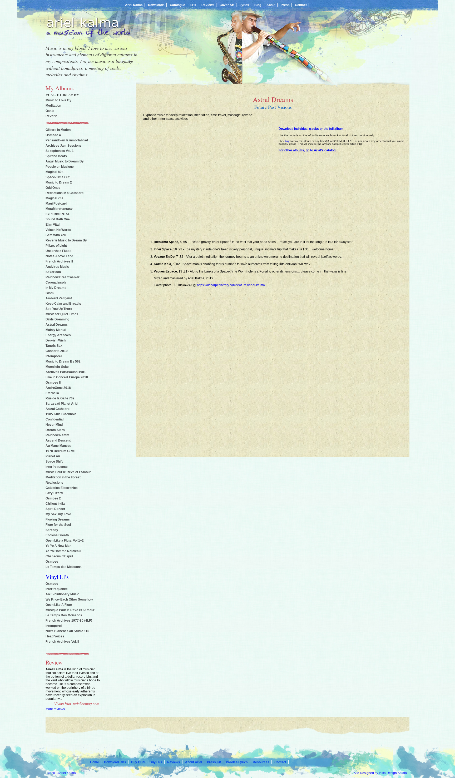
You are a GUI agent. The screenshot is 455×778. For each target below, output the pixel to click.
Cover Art (227, 5)
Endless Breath (57, 535)
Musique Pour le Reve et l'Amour (70, 610)
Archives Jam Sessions (63, 145)
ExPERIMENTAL (58, 214)
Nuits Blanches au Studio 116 (67, 631)
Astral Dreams (57, 324)
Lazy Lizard (54, 493)
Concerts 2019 (57, 351)
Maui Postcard (56, 203)
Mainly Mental (56, 330)
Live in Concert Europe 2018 (67, 377)
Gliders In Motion (58, 130)
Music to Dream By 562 (63, 361)
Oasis (50, 111)
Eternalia (52, 393)
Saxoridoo (53, 272)
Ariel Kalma (134, 5)
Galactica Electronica (62, 488)
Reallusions (54, 482)
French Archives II (59, 261)
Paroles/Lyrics (237, 762)
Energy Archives (58, 335)
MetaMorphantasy (59, 209)
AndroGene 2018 (58, 388)
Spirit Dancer (55, 509)
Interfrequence (57, 467)
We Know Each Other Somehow (69, 599)
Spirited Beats (56, 156)
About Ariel (193, 762)
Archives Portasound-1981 (66, 372)
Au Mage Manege (58, 446)
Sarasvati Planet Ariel (62, 403)
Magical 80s (54, 172)
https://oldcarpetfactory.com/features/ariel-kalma (231, 285)
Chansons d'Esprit (59, 556)
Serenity (52, 530)
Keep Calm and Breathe (63, 303)
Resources (261, 762)
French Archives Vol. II (62, 641)
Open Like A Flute (59, 605)
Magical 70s (54, 198)
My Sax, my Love (58, 514)
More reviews (55, 709)
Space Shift (54, 461)
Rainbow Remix (57, 435)
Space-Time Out (58, 177)
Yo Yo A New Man (58, 546)
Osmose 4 (53, 135)
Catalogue (177, 5)
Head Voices (55, 636)
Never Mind (54, 425)
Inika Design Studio (393, 773)
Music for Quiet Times (62, 314)
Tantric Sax (54, 346)
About (270, 5)
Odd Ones (53, 188)
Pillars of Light (56, 245)
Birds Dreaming (57, 319)
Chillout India (55, 504)
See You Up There (59, 309)
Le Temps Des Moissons (64, 615)
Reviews (207, 5)
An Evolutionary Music (62, 594)
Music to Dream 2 (59, 182)
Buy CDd (138, 762)
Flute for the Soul (58, 525)
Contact (301, 5)
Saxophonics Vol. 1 (60, 151)
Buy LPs (156, 762)
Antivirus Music (57, 267)
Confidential (54, 419)
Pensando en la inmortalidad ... (68, 140)
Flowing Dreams (58, 519)
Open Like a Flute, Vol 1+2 (65, 540)
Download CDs (115, 762)
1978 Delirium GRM (60, 451)
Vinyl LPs (57, 577)
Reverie (51, 116)
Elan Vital (53, 224)
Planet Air (53, 456)
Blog (257, 5)
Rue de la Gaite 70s (60, 398)
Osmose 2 (53, 498)
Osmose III (53, 382)
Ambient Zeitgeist (59, 298)
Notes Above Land (59, 256)
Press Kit (214, 762)
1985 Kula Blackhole (61, 414)
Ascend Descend (58, 440)
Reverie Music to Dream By (66, 240)
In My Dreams (56, 288)
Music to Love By (58, 100)
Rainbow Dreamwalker (63, 277)
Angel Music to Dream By (65, 161)
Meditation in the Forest (63, 477)
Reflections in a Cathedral (65, 193)
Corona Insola (56, 282)
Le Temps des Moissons (64, 567)
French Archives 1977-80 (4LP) (69, 620)
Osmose (52, 561)
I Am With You (56, 235)
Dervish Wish (56, 340)
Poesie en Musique (60, 167)
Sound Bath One (58, 219)
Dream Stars (55, 430)
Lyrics (244, 5)
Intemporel (54, 356)
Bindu (50, 293)
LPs (193, 5)
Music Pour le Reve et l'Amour (68, 472)
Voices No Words (58, 230)
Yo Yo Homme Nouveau (63, 551)
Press (285, 5)
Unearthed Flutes (58, 251)
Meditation (53, 105)
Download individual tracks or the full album (311, 129)
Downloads (156, 5)
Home (94, 762)
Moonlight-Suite (57, 367)
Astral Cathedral (58, 409)
